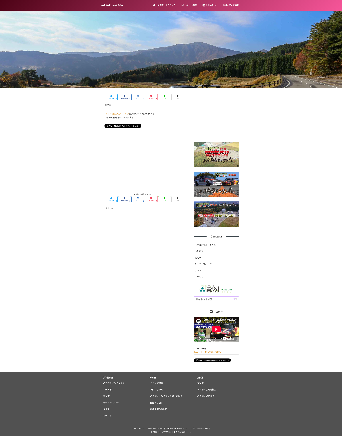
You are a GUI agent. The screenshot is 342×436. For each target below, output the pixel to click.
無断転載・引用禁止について (178, 428)
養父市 (198, 258)
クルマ (198, 271)
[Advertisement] (144, 155)
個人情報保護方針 (200, 428)
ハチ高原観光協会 (205, 396)
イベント (199, 277)
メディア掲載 (156, 383)
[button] (235, 299)
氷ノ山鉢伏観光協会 (206, 390)
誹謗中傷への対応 (158, 409)
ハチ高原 (199, 251)
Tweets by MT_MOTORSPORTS (207, 352)
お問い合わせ (156, 390)
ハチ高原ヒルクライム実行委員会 (166, 396)
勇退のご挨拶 (156, 403)
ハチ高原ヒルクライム (205, 245)
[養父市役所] (216, 289)
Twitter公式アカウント (115, 114)
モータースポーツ (203, 264)
